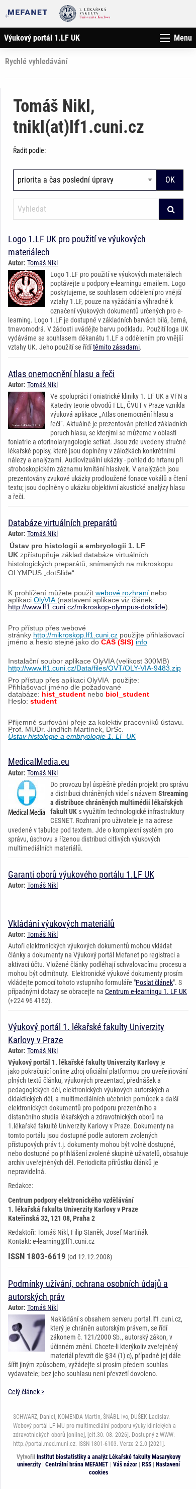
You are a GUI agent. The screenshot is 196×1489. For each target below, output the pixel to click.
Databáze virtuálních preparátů (62, 523)
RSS (146, 1464)
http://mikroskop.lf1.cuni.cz (75, 635)
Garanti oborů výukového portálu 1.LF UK (81, 874)
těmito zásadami (116, 347)
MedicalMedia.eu (38, 761)
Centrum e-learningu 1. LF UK (146, 991)
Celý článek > (26, 1392)
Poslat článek (154, 982)
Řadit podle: (29, 150)
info (141, 642)
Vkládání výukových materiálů (61, 923)
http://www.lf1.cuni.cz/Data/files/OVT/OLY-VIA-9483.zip (94, 668)
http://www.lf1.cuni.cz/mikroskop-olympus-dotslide (86, 607)
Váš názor (125, 1464)
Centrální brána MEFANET (77, 1464)
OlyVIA (45, 600)
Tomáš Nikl (42, 263)
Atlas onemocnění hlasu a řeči (61, 374)
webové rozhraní (122, 593)
